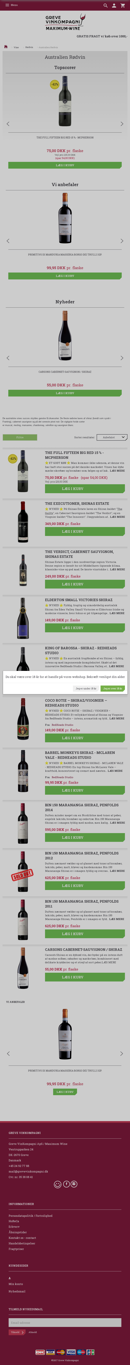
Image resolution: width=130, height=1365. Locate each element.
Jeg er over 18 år (112, 688)
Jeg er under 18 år (86, 688)
